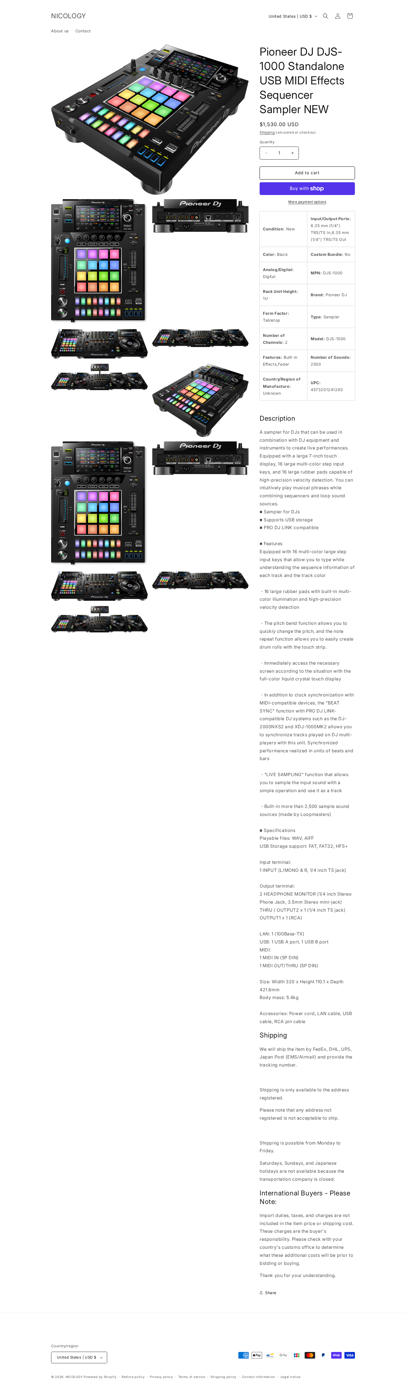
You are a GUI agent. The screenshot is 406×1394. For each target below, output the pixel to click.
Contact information (258, 1377)
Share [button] (270, 1292)
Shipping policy (223, 1377)
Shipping (267, 132)
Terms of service (191, 1377)
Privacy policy (161, 1377)
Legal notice (290, 1377)
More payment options (307, 202)
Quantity (267, 142)
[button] (326, 16)
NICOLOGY (74, 1377)
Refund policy (133, 1377)
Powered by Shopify (100, 1377)
